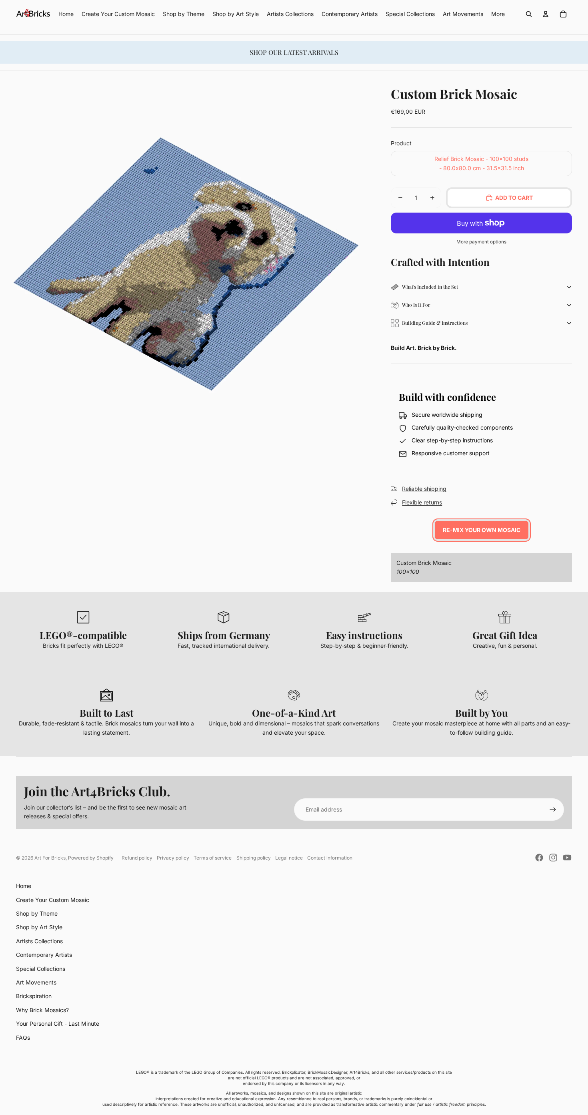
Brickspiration (34, 995)
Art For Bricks (50, 858)
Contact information (329, 858)
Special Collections (40, 968)
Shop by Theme (37, 913)
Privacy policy (173, 858)
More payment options (481, 242)
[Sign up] (552, 809)
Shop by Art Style (39, 927)
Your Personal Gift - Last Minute (57, 1023)
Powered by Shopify (91, 858)
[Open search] (529, 14)
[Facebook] (539, 857)
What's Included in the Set (430, 286)
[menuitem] (498, 14)
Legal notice (289, 858)
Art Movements (36, 982)
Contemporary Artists (44, 954)
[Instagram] (553, 857)
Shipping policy (253, 858)
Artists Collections (39, 941)
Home (23, 885)
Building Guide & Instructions (435, 322)
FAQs (23, 1037)
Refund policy (137, 858)
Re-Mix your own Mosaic (481, 529)
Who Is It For (416, 304)
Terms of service (213, 858)
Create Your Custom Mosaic (52, 899)
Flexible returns (422, 502)
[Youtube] (567, 857)
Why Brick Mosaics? (42, 1010)
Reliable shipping (424, 488)
